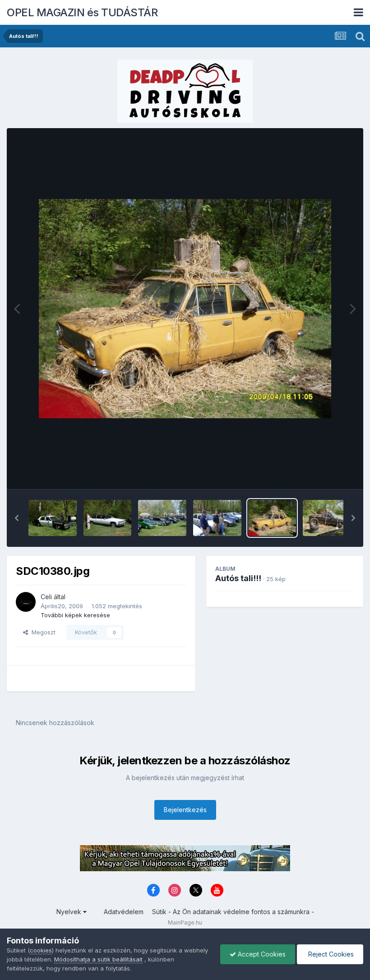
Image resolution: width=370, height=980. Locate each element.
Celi (46, 597)
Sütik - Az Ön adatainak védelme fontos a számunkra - (233, 911)
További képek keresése (75, 615)
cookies (41, 950)
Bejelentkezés (185, 810)
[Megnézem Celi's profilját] (26, 602)
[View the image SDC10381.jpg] (327, 518)
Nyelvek (69, 911)
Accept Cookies (261, 954)
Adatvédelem (123, 911)
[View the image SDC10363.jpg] (107, 518)
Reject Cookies (330, 954)
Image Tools (326, 472)
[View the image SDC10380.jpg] (272, 518)
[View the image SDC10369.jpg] (217, 518)
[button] (17, 518)
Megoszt (42, 632)
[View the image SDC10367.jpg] (162, 518)
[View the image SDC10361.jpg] (52, 518)
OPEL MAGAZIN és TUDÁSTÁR (82, 12)
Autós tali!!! (238, 578)
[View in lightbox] (185, 308)
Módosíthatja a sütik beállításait (98, 959)
